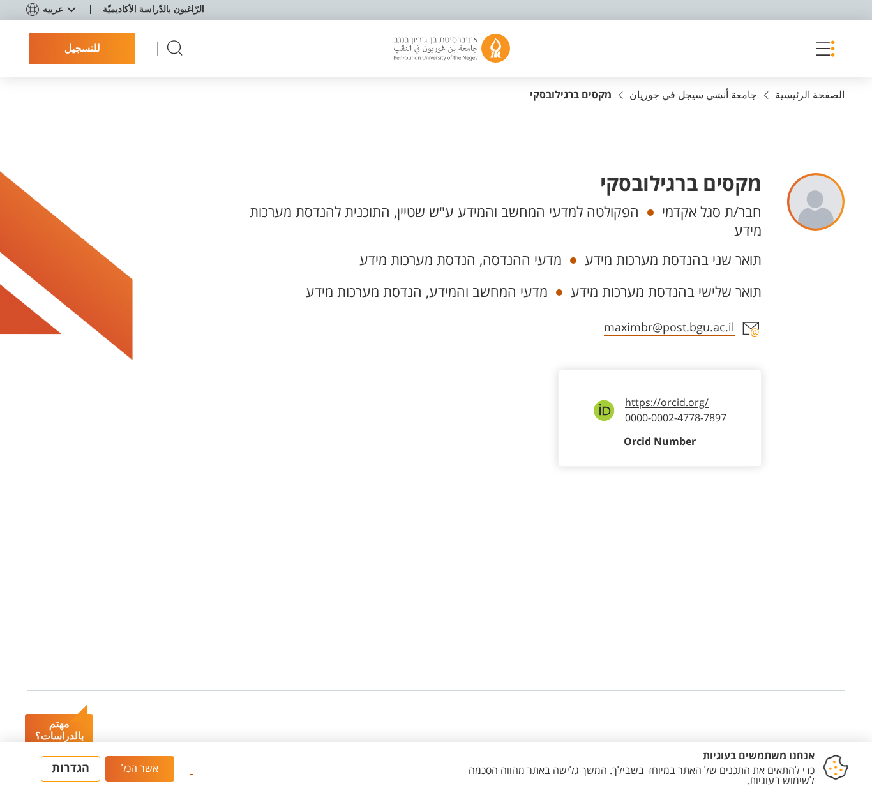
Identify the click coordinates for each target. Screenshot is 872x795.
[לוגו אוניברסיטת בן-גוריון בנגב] (452, 48)
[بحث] (175, 49)
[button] (822, 48)
